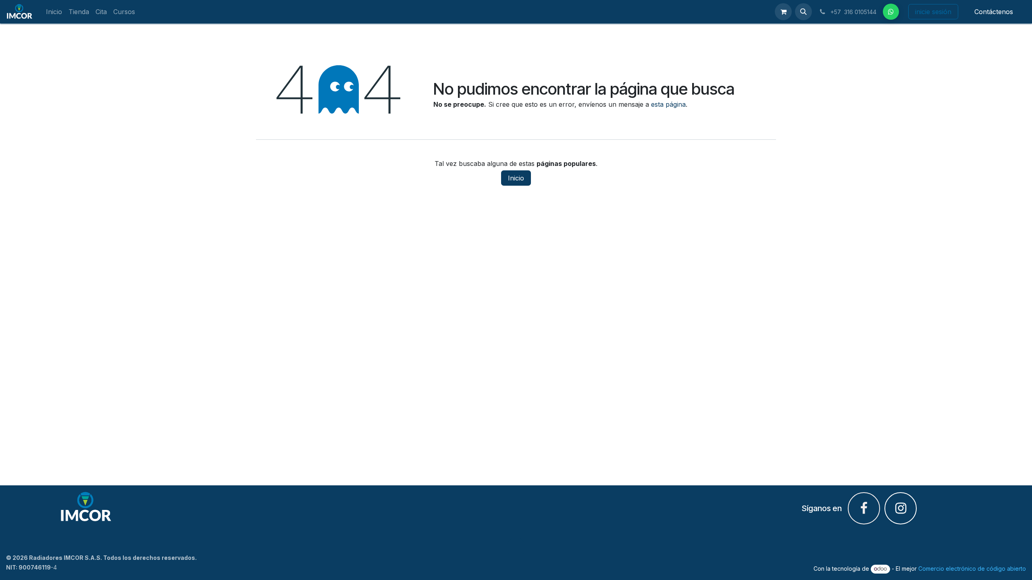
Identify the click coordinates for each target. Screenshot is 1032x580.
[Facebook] (891, 12)
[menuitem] (54, 11)
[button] (803, 11)
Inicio (516, 178)
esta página (668, 104)
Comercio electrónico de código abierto (972, 568)
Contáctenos (993, 12)
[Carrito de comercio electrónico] (783, 11)
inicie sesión (933, 12)
